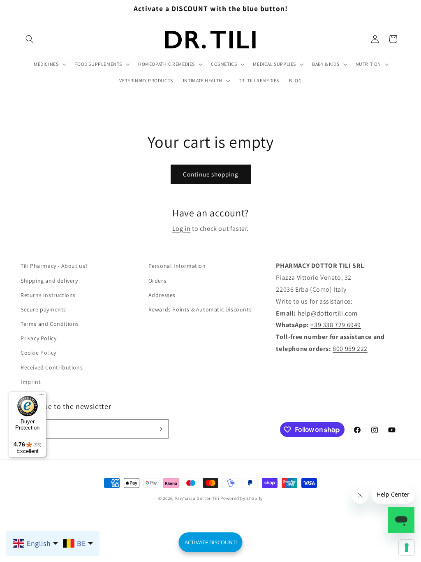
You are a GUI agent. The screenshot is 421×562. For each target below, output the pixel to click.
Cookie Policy (38, 352)
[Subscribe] (159, 429)
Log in (181, 228)
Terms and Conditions (50, 323)
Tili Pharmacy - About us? (54, 265)
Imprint (31, 382)
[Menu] (41, 396)
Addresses (162, 295)
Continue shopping (210, 174)
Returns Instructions (48, 295)
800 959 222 (350, 348)
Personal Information (177, 265)
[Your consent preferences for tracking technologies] (406, 547)
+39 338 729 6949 (335, 324)
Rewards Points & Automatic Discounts (200, 309)
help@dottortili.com (328, 313)
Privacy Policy (38, 338)
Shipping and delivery (49, 280)
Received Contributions (52, 367)
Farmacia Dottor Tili (197, 498)
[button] (30, 39)
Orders (157, 280)
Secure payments (43, 309)
